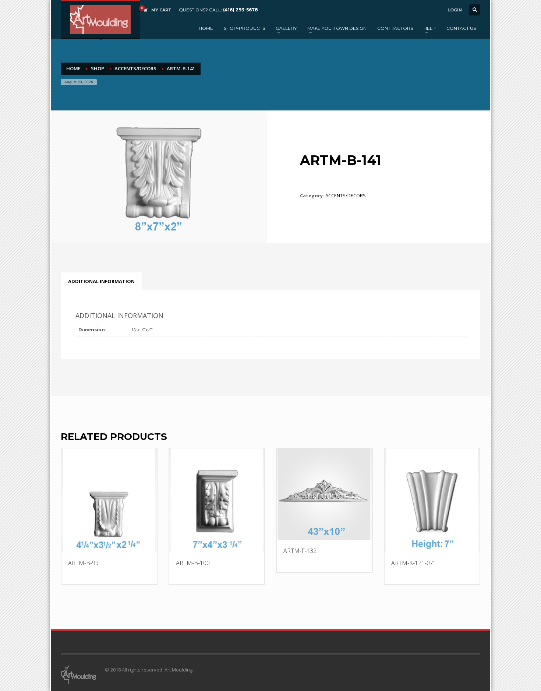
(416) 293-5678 (240, 10)
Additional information (101, 281)
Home (73, 68)
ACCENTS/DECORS (135, 68)
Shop (97, 68)
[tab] (101, 281)
